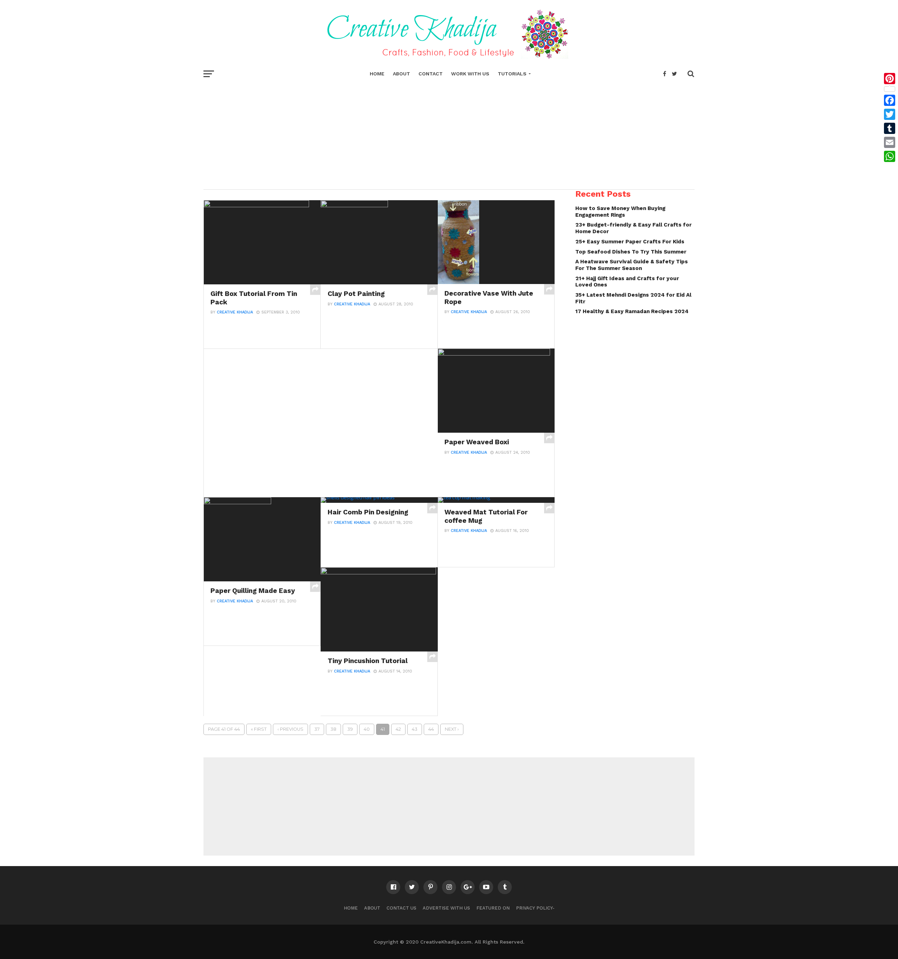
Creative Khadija (235, 312)
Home (377, 73)
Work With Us (470, 73)
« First (259, 729)
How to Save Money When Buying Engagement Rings (620, 211)
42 (398, 729)
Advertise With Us (446, 908)
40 (367, 729)
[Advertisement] (449, 133)
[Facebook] (890, 100)
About (401, 73)
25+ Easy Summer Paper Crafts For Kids (629, 241)
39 (350, 729)
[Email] (890, 142)
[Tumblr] (890, 128)
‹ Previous (290, 729)
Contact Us (401, 908)
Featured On (493, 908)
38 (333, 729)
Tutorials (512, 73)
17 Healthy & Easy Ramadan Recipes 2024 (632, 311)
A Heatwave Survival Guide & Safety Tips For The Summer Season (631, 264)
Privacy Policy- (535, 908)
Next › (452, 729)
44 (431, 729)
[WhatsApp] (890, 156)
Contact (430, 73)
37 (317, 729)
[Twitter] (890, 114)
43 (414, 729)
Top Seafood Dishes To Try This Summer (630, 252)
